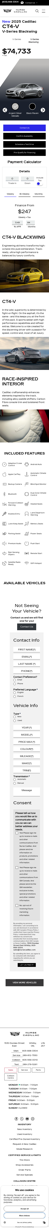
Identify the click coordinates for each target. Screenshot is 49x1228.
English (20, 692)
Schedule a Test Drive (24, 144)
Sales (10, 1070)
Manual (20, 783)
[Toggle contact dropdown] (36, 2)
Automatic (21, 779)
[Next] (4, 110)
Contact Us (24, 128)
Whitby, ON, (32, 1044)
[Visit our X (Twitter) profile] (21, 1118)
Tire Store (24, 1160)
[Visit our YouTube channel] (27, 1118)
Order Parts (25, 1170)
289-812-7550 (30, 1055)
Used (19, 720)
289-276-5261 (30, 1064)
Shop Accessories (24, 1165)
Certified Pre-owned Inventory (24, 1139)
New (19, 717)
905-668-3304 (30, 1051)
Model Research (24, 1149)
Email (19, 680)
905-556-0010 (30, 1060)
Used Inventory (24, 1134)
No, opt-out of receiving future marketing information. (26, 910)
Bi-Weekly (24, 194)
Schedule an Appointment (24, 1186)
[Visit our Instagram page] (32, 1118)
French (20, 696)
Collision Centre (10, 1077)
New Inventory (24, 1129)
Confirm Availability (24, 136)
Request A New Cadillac (24, 1144)
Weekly (10, 194)
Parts (38, 1070)
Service (24, 1070)
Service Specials (24, 1175)
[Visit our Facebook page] (16, 1118)
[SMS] (22, 2)
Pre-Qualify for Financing (24, 153)
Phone (20, 684)
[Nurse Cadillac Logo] (15, 11)
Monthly (39, 194)
